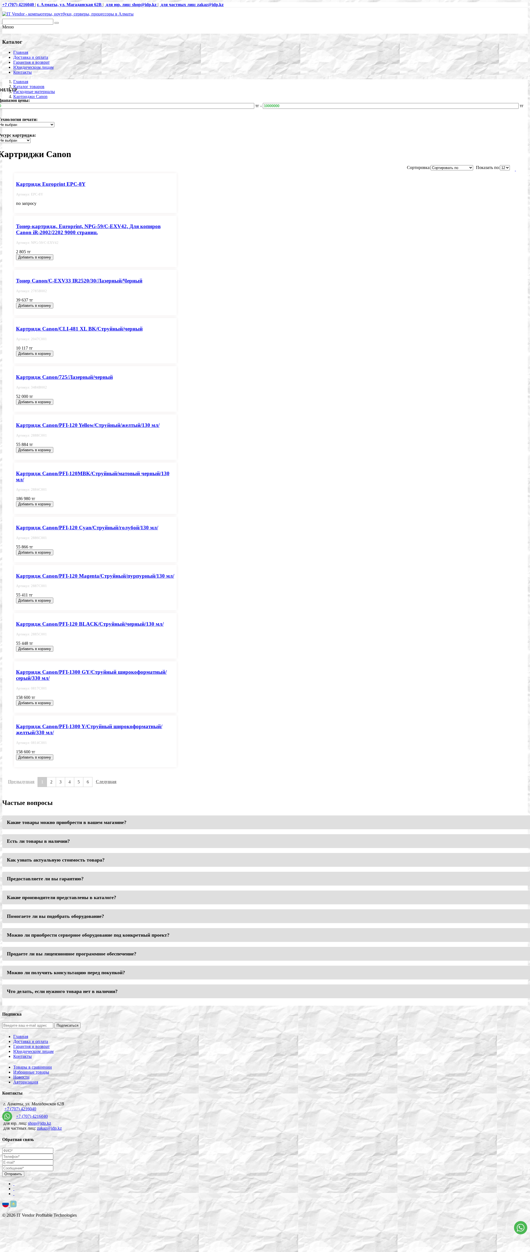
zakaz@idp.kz (49, 1128)
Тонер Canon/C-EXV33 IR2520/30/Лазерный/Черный (79, 281)
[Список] (515, 169)
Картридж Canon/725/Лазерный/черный (64, 377)
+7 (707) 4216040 (20, 1108)
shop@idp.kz (39, 1123)
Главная (20, 52)
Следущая (106, 781)
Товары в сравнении (32, 1067)
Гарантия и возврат (31, 62)
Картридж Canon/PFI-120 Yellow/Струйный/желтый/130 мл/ (88, 425)
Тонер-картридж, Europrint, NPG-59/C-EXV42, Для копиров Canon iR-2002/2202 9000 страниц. (88, 229)
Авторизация (25, 1082)
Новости (21, 1077)
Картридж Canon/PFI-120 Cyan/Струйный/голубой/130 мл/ (87, 527)
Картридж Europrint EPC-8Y (51, 184)
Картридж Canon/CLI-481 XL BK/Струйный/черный (79, 329)
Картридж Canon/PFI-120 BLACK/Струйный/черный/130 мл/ (90, 624)
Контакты (22, 72)
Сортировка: (419, 167)
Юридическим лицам (33, 67)
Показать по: (488, 167)
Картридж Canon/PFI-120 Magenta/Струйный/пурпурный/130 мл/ (95, 576)
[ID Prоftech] (68, 14)
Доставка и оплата (30, 57)
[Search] (56, 23)
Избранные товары (31, 1072)
